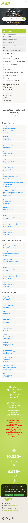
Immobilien (8, 69)
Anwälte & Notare (10, 53)
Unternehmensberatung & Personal (14, 72)
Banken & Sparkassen (11, 56)
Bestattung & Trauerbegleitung (13, 75)
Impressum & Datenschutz (11, 510)
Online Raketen (13, 505)
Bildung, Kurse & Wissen (10, 48)
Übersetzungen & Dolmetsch (13, 80)
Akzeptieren (9, 495)
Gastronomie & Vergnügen (10, 45)
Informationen (18, 495)
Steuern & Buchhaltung (11, 64)
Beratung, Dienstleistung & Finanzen (13, 50)
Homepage (8, 100)
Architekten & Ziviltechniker (12, 67)
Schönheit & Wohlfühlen (10, 39)
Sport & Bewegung (8, 42)
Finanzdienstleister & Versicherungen (15, 61)
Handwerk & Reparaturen (10, 37)
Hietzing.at (6, 3)
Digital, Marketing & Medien (12, 58)
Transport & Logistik (10, 78)
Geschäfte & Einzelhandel (10, 34)
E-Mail (6, 98)
